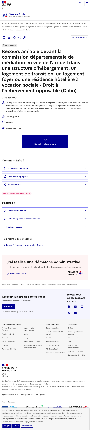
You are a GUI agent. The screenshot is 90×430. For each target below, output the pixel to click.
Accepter (7, 426)
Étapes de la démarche (18, 168)
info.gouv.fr (26, 394)
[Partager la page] (19, 37)
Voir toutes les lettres (26, 312)
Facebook (69, 306)
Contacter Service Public (76, 355)
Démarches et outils (16, 23)
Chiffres (70, 328)
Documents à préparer (18, 176)
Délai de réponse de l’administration (24, 218)
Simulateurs (50, 338)
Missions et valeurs (74, 338)
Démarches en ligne (52, 328)
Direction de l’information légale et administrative (36, 387)
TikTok (75, 306)
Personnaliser (27, 426)
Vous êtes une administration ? (73, 346)
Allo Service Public (52, 349)
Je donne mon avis (16, 273)
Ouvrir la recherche (80, 3)
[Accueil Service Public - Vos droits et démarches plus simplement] (17, 17)
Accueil (4, 23)
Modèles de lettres (52, 342)
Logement (5, 345)
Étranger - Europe (30, 338)
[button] (24, 37)
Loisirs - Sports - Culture (32, 342)
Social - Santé (6, 338)
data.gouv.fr (40, 394)
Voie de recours (15, 226)
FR (80, 37)
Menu (87, 5)
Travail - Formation (8, 342)
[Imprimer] (14, 37)
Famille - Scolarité (8, 334)
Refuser (16, 426)
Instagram (69, 313)
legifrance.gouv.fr (9, 394)
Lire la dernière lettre (9, 312)
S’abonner (8, 306)
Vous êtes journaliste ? (75, 351)
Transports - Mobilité (9, 349)
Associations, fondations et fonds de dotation (33, 346)
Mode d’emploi (14, 184)
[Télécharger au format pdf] (9, 37)
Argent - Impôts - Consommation (29, 329)
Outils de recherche (52, 345)
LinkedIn (82, 306)
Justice (26, 334)
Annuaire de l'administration (55, 353)
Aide (69, 342)
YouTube (75, 313)
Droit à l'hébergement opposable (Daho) (24, 245)
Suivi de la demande (17, 210)
